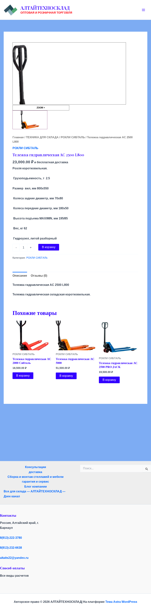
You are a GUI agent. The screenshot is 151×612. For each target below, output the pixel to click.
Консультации (35, 467)
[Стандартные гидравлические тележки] (30, 119)
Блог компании (35, 486)
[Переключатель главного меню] (143, 10)
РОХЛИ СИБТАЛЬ (73, 137)
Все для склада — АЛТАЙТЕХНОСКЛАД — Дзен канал (34, 494)
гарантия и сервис (35, 481)
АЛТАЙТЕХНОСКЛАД (45, 8)
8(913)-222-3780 (11, 537)
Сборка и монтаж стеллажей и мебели (36, 476)
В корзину (48, 247)
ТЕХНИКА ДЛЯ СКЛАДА (42, 137)
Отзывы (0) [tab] (39, 275)
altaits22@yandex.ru (14, 557)
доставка (35, 472)
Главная (18, 137)
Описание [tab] (20, 275)
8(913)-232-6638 (11, 547)
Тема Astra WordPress (121, 601)
